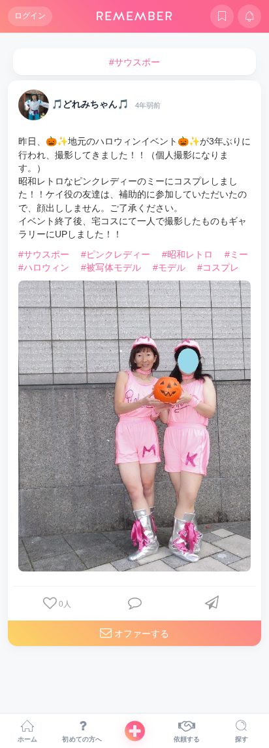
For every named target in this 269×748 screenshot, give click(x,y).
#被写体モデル (111, 267)
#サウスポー (43, 254)
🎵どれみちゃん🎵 (90, 104)
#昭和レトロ (187, 254)
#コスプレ (218, 267)
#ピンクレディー (115, 254)
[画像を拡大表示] (134, 425)
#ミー (236, 254)
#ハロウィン (43, 267)
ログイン (30, 15)
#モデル (169, 267)
